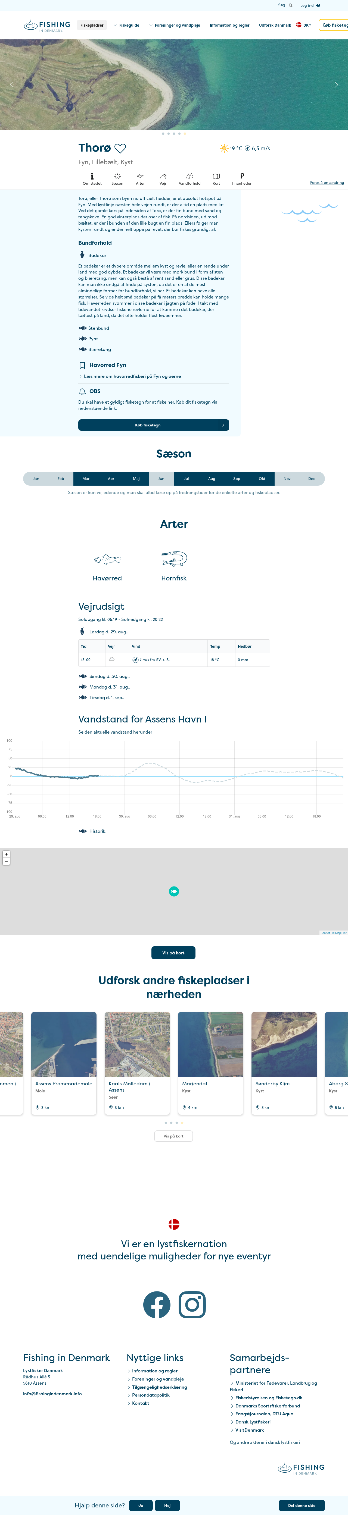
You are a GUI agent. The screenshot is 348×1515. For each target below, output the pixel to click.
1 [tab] (163, 134)
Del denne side (301, 1505)
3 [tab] (174, 134)
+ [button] (6, 854)
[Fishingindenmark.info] (301, 1468)
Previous (11, 84)
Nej (167, 1505)
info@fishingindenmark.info (52, 1394)
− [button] (6, 861)
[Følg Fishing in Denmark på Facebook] (157, 1305)
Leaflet (325, 933)
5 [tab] (185, 134)
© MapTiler (339, 933)
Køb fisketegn (148, 425)
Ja (140, 1505)
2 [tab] (168, 134)
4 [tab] (179, 134)
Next (336, 84)
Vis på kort (173, 953)
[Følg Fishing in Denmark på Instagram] (192, 1305)
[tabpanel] (174, 84)
